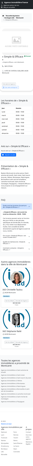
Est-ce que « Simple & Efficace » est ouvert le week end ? (14, 236)
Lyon (2, 435)
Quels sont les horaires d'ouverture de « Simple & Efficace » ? (14, 206)
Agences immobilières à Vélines (11, 381)
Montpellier (5, 443)
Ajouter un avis (10, 155)
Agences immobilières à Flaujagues (12, 402)
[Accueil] (3, 16)
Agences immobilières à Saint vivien (13, 375)
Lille (2, 452)
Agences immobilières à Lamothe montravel (15, 394)
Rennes (15, 435)
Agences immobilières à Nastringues (13, 386)
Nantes (3, 440)
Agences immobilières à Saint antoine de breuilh (14, 371)
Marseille (4, 454)
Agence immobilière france (16, 2)
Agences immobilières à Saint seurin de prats (16, 378)
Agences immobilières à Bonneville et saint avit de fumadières (15, 390)
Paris (15, 432)
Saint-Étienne (17, 443)
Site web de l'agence (9, 84)
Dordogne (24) (9, 18)
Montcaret (19, 18)
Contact (28, 432)
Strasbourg (5, 446)
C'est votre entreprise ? (11, 87)
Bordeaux (4, 449)
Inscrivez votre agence (29, 437)
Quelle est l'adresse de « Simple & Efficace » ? (14, 242)
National (4, 432)
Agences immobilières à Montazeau (13, 383)
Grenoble (16, 452)
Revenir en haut (6, 424)
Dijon (15, 449)
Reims (15, 440)
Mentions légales (29, 443)
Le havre (16, 446)
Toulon (15, 438)
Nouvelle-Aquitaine (12, 16)
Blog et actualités (9, 7)
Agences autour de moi (11, 5)
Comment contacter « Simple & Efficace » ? (13, 249)
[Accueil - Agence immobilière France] (13, 417)
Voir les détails (9, 301)
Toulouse (4, 438)
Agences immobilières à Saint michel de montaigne (14, 398)
